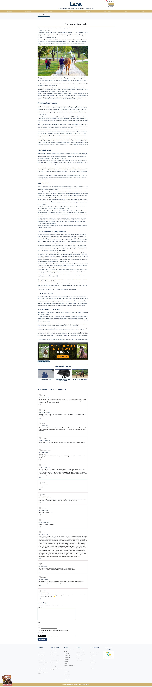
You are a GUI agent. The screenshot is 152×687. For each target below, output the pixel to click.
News (126, 11)
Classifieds (91, 666)
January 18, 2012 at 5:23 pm (44, 593)
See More (62, 383)
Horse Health (66, 661)
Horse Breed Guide (41, 650)
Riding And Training (41, 652)
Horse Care (9, 11)
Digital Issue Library (78, 8)
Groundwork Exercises (41, 656)
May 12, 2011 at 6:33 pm (43, 566)
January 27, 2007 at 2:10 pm (44, 397)
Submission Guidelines (93, 654)
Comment (40, 607)
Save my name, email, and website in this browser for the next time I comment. (53, 630)
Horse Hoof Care (66, 663)
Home (39, 14)
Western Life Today (80, 660)
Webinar (69, 8)
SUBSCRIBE (142, 11)
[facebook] (107, 1)
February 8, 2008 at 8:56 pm (44, 425)
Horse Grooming (66, 659)
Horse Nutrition (66, 668)
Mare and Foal (66, 677)
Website (39, 627)
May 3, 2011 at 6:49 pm (43, 534)
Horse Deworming (67, 657)
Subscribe (111, 3)
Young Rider (79, 658)
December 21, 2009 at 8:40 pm (44, 497)
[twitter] (109, 1)
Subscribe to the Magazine (81, 650)
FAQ (90, 658)
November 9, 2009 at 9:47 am (44, 485)
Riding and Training (48, 11)
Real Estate (92, 8)
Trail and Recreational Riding (42, 668)
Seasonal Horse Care (67, 679)
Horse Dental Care (67, 655)
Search (112, 6)
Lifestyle (88, 11)
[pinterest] (111, 1)
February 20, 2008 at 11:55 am (44, 440)
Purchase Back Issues (80, 652)
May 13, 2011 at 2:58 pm (43, 579)
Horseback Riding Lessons (42, 664)
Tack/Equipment (69, 11)
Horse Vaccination (67, 675)
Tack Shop (73, 8)
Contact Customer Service (94, 652)
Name (39, 622)
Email (39, 625)
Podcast (65, 8)
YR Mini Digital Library (81, 656)
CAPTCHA (40, 632)
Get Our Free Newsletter (81, 654)
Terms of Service (93, 662)
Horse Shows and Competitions (43, 662)
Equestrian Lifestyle (41, 16)
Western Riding (40, 670)
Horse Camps (40, 658)
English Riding (40, 654)
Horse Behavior (66, 653)
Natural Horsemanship (41, 666)
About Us (91, 650)
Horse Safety (66, 672)
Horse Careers (47, 16)
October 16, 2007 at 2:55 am (44, 412)
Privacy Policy (92, 660)
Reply (40, 404)
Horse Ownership (107, 11)
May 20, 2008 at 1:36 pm (43, 452)
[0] (105, 1)
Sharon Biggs (42, 30)
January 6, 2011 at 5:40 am (44, 522)
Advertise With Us (93, 656)
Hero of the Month (86, 8)
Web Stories (92, 668)
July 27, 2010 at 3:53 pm (43, 510)
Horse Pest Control (67, 670)
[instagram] (113, 1)
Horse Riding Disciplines (42, 660)
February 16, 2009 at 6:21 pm (44, 467)
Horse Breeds (28, 11)
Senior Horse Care (67, 681)
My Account (61, 8)
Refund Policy (92, 664)
